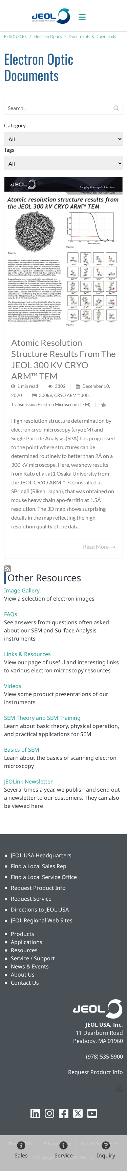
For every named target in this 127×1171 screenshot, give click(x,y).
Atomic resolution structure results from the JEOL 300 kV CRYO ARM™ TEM (63, 359)
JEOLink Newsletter (28, 781)
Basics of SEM (21, 749)
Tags (9, 149)
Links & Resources (27, 654)
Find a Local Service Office (44, 877)
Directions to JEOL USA (40, 909)
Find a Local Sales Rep (38, 866)
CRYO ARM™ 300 (71, 395)
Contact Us (25, 982)
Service (64, 1155)
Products (22, 934)
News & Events (30, 966)
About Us (23, 974)
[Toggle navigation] (85, 16)
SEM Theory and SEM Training (42, 718)
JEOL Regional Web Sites (41, 920)
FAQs (10, 614)
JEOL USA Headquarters (41, 855)
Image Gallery (22, 590)
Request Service (31, 898)
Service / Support (33, 958)
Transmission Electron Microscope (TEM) (50, 404)
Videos (12, 686)
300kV (45, 395)
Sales (21, 1155)
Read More (96, 546)
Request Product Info (38, 888)
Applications (26, 942)
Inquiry (106, 1155)
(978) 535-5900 (104, 1056)
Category (15, 125)
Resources (24, 950)
